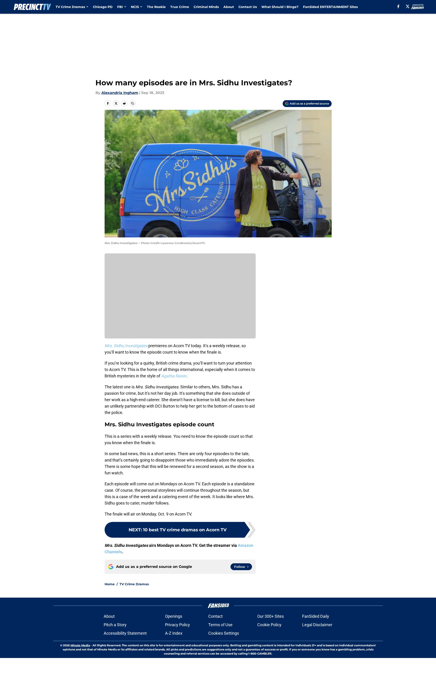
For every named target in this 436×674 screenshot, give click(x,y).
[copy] (132, 103)
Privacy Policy (177, 624)
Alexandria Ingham (119, 93)
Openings (173, 616)
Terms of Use (220, 624)
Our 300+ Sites (270, 616)
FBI (120, 7)
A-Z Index (173, 633)
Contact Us (247, 7)
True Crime (179, 7)
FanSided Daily (315, 616)
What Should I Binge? (279, 7)
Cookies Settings (223, 633)
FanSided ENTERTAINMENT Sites (330, 7)
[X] (407, 6)
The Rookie (156, 7)
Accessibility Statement (125, 633)
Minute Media (80, 645)
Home (110, 584)
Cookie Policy (269, 624)
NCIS (135, 7)
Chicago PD (103, 7)
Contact (215, 616)
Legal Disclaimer (317, 624)
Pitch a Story (115, 624)
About (228, 7)
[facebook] (398, 6)
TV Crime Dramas (70, 7)
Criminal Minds (206, 7)
